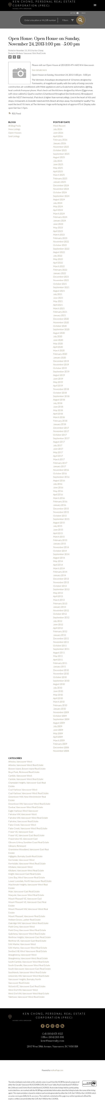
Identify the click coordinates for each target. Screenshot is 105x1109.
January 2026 (59, 143)
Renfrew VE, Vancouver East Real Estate (27, 940)
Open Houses (14, 132)
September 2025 (61, 153)
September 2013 (61, 589)
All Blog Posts (14, 125)
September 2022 (61, 248)
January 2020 (59, 357)
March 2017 (59, 459)
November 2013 (61, 582)
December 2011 (61, 638)
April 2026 (58, 136)
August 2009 (59, 722)
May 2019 (58, 382)
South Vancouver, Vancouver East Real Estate (29, 968)
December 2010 (61, 670)
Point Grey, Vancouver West (21, 926)
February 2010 (60, 705)
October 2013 (60, 585)
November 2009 (61, 712)
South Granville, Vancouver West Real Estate (29, 965)
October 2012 (60, 613)
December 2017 (61, 427)
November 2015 (61, 512)
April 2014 (58, 564)
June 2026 (58, 132)
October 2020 (60, 326)
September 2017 (61, 438)
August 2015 (59, 522)
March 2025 (59, 174)
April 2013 (58, 596)
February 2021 (60, 311)
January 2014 (59, 575)
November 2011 (61, 642)
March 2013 (59, 599)
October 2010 (60, 677)
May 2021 (58, 301)
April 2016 (58, 494)
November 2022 (61, 241)
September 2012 (61, 617)
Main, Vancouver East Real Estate (24, 891)
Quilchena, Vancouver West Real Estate (26, 933)
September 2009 (61, 719)
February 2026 (60, 139)
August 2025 (59, 157)
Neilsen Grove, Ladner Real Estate (24, 919)
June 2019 (58, 378)
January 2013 (59, 606)
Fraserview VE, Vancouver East (23, 838)
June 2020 (58, 340)
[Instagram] (52, 1026)
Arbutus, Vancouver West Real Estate (25, 765)
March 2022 (59, 266)
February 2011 (60, 663)
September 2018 (61, 396)
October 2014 (60, 550)
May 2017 (58, 452)
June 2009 (58, 729)
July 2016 (57, 484)
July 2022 (57, 255)
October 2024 (60, 192)
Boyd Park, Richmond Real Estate (24, 772)
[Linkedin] (57, 1026)
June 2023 (58, 224)
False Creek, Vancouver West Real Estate (27, 828)
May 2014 (58, 561)
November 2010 (61, 673)
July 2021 (57, 294)
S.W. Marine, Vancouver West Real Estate (27, 947)
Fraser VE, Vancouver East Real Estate (26, 835)
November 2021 (61, 280)
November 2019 (61, 364)
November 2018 (61, 389)
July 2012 (57, 621)
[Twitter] (47, 1026)
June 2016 (58, 487)
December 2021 (61, 276)
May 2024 (58, 206)
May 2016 (58, 491)
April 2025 (58, 171)
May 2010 (58, 694)
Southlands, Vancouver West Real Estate (27, 972)
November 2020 (61, 322)
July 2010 (57, 687)
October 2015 (60, 515)
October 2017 (60, 434)
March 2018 (59, 417)
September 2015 (61, 519)
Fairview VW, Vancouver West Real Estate (28, 817)
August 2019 (59, 375)
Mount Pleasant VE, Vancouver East (25, 898)
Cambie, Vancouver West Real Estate (25, 779)
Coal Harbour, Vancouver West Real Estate (28, 793)
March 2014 (59, 568)
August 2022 (59, 252)
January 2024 (59, 220)
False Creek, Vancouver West (22, 824)
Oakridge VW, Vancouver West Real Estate (28, 923)
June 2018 (58, 406)
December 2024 (61, 185)
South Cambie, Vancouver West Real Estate (28, 961)
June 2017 (58, 448)
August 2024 (59, 199)
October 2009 (60, 715)
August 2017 (59, 441)
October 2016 (60, 473)
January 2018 (59, 424)
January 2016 (59, 505)
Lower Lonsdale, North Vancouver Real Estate (30, 881)
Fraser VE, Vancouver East (20, 831)
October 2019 (60, 368)
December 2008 (61, 747)
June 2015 (58, 529)
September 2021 (61, 287)
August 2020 (59, 333)
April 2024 (58, 210)
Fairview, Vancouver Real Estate (23, 821)
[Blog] (62, 1026)
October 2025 (60, 150)
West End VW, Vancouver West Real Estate (28, 993)
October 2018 (60, 392)
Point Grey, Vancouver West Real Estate (27, 930)
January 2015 (59, 543)
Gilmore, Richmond (17, 846)
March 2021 (59, 308)
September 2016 (61, 477)
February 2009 (60, 743)
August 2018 (59, 399)
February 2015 (60, 540)
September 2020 (61, 329)
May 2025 (58, 167)
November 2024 (61, 188)
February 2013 (60, 603)
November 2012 (61, 610)
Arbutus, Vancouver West (20, 761)
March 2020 (59, 350)
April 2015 (58, 533)
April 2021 (58, 304)
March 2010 (59, 701)
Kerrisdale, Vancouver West (21, 860)
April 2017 (58, 456)
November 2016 (61, 470)
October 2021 (60, 283)
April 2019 (58, 385)
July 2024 (57, 203)
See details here (39, 70)
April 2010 (58, 698)
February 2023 (60, 238)
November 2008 (61, 750)
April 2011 (58, 659)
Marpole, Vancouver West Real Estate (26, 895)
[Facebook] (43, 1026)
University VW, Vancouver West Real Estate (28, 976)
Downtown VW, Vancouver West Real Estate (29, 803)
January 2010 (59, 708)
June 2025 (58, 164)
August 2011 (59, 652)
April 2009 (58, 736)
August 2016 (59, 480)
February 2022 (60, 269)
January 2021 (59, 315)
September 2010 (61, 680)
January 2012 (59, 635)
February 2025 (60, 178)
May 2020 (58, 343)
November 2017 (61, 431)
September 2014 (61, 554)
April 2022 (58, 262)
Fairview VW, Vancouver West (22, 814)
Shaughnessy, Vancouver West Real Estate (28, 958)
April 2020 (58, 347)
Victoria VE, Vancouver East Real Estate (26, 986)
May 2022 (58, 259)
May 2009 (58, 733)
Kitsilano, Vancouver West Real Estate (31, 53)
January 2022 (59, 273)
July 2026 (57, 129)
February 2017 (60, 463)
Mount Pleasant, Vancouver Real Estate (26, 916)
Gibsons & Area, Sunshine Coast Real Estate (28, 842)
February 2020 (60, 354)
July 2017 (57, 445)
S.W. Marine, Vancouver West (22, 944)
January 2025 (59, 181)
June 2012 (58, 624)
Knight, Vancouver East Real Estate (24, 874)
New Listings (14, 129)
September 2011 (61, 649)
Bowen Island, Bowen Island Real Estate (27, 768)
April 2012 (58, 628)
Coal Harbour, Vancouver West (22, 789)
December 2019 (61, 361)
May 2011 (58, 656)
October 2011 (60, 645)
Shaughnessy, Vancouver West (22, 954)
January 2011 (59, 666)
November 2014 (61, 547)
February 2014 (60, 571)
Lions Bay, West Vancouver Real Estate (26, 877)
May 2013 (58, 592)
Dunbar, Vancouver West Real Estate (25, 807)
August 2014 (59, 557)
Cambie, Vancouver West (20, 775)
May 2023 (58, 227)
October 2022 (60, 245)
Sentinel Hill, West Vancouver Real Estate (27, 951)
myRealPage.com (56, 1070)
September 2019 (61, 371)
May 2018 (58, 410)
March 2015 (59, 536)
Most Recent (59, 125)
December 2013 (61, 578)
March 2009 (59, 740)
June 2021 (58, 297)
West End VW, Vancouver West (23, 990)
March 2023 (59, 234)
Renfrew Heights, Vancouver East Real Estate (29, 937)
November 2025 (61, 146)
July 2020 (57, 336)
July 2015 (57, 526)
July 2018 (57, 403)
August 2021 (59, 290)
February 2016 (60, 501)
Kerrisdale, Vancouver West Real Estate (27, 863)
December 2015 (61, 508)
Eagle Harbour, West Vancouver (23, 810)
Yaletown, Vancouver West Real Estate (26, 997)
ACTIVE (72, 13)
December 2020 (61, 318)
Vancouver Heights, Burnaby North (24, 979)
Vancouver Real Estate (19, 983)
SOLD (83, 13)
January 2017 (59, 466)
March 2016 (59, 498)
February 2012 (60, 631)
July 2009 (57, 726)
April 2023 (58, 231)
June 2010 (58, 691)
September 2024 (61, 196)
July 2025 (57, 160)
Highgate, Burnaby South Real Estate (25, 856)
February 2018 (60, 420)
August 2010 (59, 684)
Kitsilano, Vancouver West (20, 867)
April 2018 (58, 413)
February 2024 (60, 217)
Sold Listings (14, 136)
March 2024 (59, 213)
